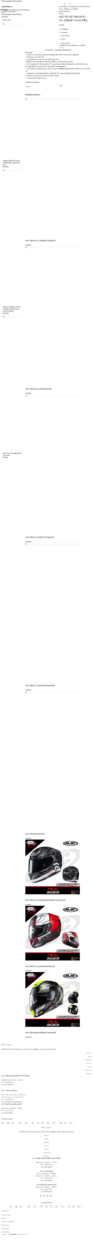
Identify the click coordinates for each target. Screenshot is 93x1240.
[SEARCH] (90, 7)
